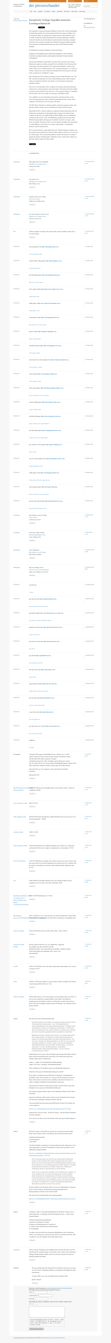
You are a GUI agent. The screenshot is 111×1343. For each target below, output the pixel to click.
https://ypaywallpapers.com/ (53, 261)
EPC (85, 26)
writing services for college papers (38, 438)
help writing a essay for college (37, 552)
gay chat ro (32, 648)
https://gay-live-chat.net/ (49, 684)
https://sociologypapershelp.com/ (49, 473)
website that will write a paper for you (39, 480)
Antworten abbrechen (66, 1288)
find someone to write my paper (37, 325)
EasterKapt (16, 515)
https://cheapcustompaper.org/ (59, 360)
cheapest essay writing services (37, 216)
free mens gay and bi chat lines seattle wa (40, 620)
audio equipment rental (19, 817)
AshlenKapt (16, 197)
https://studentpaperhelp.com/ (50, 247)
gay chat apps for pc (34, 719)
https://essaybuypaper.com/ (52, 303)
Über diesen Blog (72, 7)
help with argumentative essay (37, 535)
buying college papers (35, 339)
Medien (53, 11)
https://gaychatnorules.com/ (51, 641)
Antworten (32, 169)
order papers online (34, 353)
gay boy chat (32, 677)
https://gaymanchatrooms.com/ (53, 501)
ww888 (15, 966)
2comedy (31, 747)
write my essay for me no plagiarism (39, 569)
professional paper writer (36, 466)
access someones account (20, 803)
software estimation (18, 931)
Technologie (82, 11)
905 (14, 231)
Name (30, 1292)
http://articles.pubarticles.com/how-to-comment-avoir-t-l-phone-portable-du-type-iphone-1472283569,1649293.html (22, 900)
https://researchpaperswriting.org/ (47, 374)
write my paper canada (35, 367)
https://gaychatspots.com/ (47, 698)
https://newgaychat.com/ (52, 726)
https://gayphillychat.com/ (43, 655)
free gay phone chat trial (35, 663)
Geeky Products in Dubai (20, 846)
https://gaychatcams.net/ (46, 712)
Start (31, 11)
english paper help (34, 296)
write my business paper (35, 254)
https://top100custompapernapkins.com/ (52, 388)
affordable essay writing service (37, 164)
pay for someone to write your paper (39, 395)
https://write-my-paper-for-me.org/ (50, 416)
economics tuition (18, 832)
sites (14, 880)
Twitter (72, 4)
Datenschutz (77, 6)
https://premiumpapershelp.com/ (51, 275)
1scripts (31, 592)
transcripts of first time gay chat (37, 508)
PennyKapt (16, 162)
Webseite (31, 1299)
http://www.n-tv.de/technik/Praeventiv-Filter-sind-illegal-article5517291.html (50, 1109)
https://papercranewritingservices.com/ (52, 289)
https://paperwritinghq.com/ (53, 444)
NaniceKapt (16, 179)
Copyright (40, 11)
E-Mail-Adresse (33, 1295)
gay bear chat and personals (37, 705)
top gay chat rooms (34, 634)
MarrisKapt (16, 214)
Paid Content (67, 11)
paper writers (32, 452)
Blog (35, 11)
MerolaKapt (16, 550)
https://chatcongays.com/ (48, 670)
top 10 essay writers (34, 199)
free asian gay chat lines (35, 733)
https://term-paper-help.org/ (49, 487)
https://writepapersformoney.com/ (51, 430)
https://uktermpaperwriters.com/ (55, 459)
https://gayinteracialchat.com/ (48, 599)
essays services (33, 517)
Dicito (15, 981)
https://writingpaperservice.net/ (52, 346)
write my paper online (35, 381)
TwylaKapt (16, 532)
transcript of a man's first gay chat (38, 606)
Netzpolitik (59, 11)
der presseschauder (44, 4)
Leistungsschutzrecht (89, 27)
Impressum (71, 6)
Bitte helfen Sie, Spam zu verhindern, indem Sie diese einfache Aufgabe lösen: (50, 1301)
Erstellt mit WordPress (60, 1338)
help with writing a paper (36, 282)
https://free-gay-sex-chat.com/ (55, 613)
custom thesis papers (34, 268)
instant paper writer (34, 310)
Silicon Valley (74, 11)
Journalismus (47, 11)
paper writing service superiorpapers (39, 423)
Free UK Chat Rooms (19, 861)
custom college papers (35, 409)
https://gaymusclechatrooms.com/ (52, 627)
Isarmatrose (16, 1250)
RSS (69, 4)
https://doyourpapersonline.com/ (51, 402)
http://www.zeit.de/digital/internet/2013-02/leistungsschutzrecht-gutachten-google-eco (52, 1199)
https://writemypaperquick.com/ (50, 317)
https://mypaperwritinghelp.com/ (47, 331)
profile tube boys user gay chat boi (38, 691)
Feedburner (78, 4)
